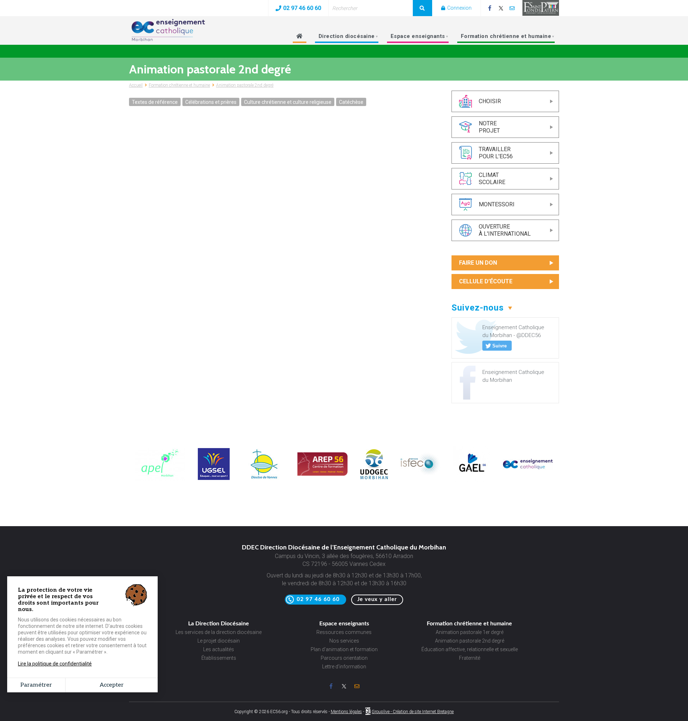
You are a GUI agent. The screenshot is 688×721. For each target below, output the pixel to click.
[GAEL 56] (471, 480)
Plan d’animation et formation (344, 649)
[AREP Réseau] (322, 474)
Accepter (112, 685)
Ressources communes (344, 632)
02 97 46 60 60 (302, 8)
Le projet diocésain (218, 641)
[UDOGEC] (374, 477)
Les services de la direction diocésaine (219, 632)
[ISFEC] (421, 474)
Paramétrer (36, 685)
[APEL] (160, 479)
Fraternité (469, 658)
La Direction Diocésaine (218, 623)
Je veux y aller (377, 599)
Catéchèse (351, 102)
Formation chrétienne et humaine (502, 38)
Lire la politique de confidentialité (55, 664)
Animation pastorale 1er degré (469, 632)
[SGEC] (528, 468)
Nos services (344, 641)
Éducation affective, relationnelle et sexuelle (469, 649)
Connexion (459, 8)
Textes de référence (155, 102)
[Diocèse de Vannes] (263, 478)
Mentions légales (346, 711)
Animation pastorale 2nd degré (244, 85)
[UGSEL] (214, 478)
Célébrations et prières (210, 102)
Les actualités (218, 649)
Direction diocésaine (343, 38)
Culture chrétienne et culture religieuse (287, 102)
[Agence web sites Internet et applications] (368, 711)
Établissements (218, 658)
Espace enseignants (414, 38)
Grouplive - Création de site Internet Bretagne (413, 711)
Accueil (136, 85)
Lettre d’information (344, 666)
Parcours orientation (344, 658)
